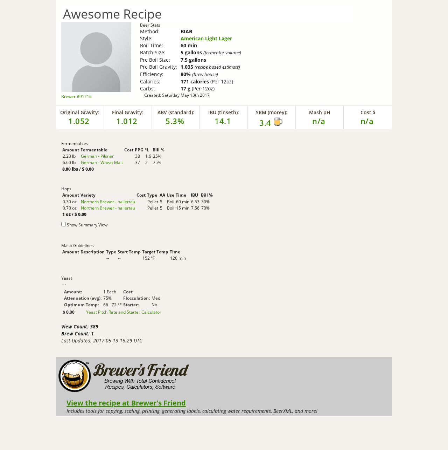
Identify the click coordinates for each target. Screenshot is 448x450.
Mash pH (319, 112)
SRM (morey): (271, 112)
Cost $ (368, 112)
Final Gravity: (128, 112)
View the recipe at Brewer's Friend (126, 403)
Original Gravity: (79, 112)
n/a (367, 121)
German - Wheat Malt (102, 162)
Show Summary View (87, 225)
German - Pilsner (97, 156)
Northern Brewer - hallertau (108, 202)
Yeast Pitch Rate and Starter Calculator (123, 312)
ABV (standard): (176, 112)
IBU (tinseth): (223, 112)
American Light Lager (206, 38)
